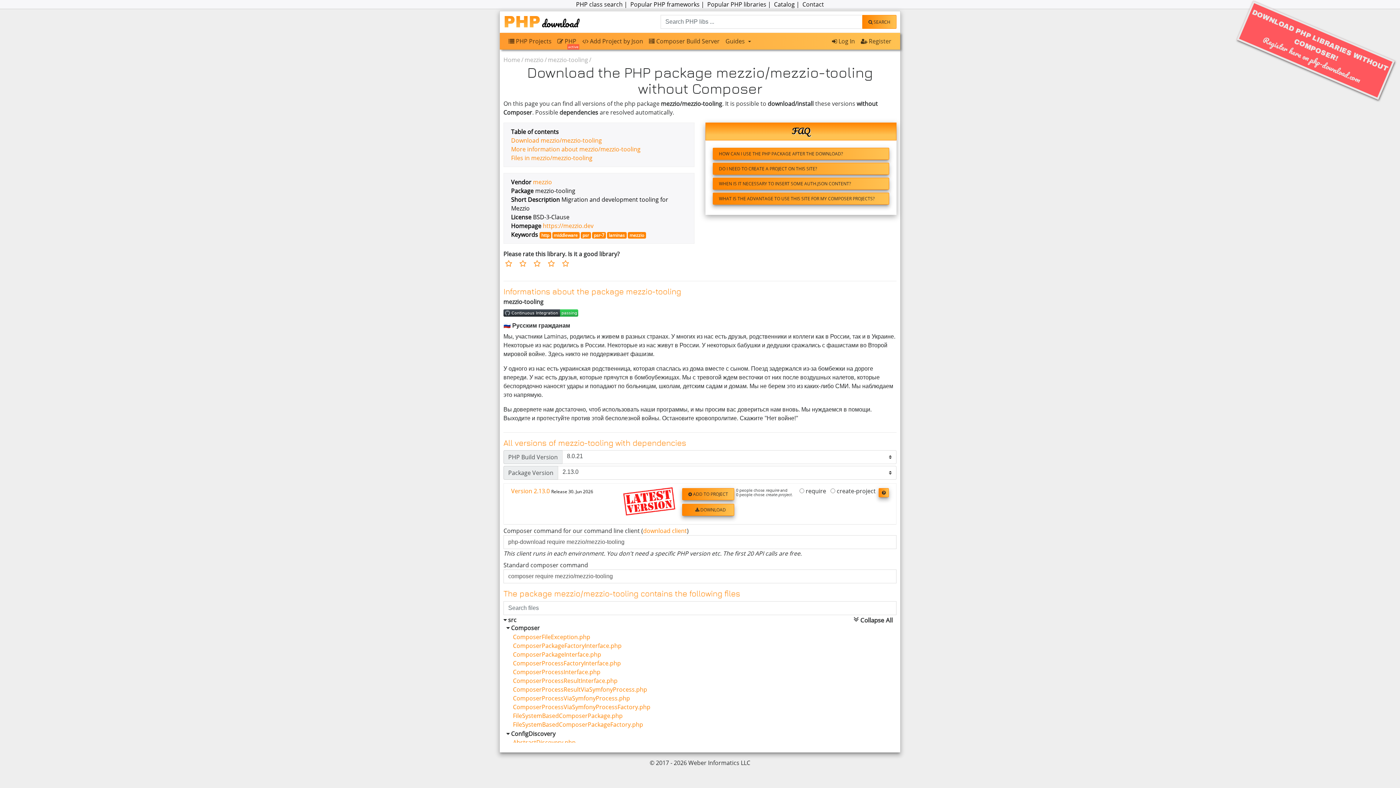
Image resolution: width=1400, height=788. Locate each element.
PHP (571, 43)
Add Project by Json (615, 41)
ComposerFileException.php (548, 637)
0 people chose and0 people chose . (764, 492)
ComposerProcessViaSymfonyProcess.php (568, 698)
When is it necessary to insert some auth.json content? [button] (785, 184)
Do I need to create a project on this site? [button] (768, 169)
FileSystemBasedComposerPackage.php (565, 716)
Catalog (784, 4)
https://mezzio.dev (568, 226)
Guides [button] (736, 41)
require (815, 491)
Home (511, 60)
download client (665, 531)
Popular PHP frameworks (665, 4)
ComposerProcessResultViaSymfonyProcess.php (577, 689)
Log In (846, 41)
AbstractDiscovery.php (541, 742)
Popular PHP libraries (736, 4)
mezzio (534, 60)
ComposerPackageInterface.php (554, 654)
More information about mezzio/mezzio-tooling (576, 149)
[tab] (700, 504)
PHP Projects (533, 41)
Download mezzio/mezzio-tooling (556, 140)
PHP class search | (602, 4)
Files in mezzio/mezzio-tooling (551, 158)
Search (881, 22)
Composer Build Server (687, 41)
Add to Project (710, 494)
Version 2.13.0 (552, 491)
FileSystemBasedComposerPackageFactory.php (575, 725)
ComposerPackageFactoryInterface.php (564, 646)
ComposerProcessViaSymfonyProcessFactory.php (578, 707)
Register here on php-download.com (1320, 47)
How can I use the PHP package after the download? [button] (781, 154)
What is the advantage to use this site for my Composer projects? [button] (797, 199)
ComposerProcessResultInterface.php (562, 681)
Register (879, 41)
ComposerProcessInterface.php (553, 672)
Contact (813, 4)
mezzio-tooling (568, 60)
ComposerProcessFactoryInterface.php (564, 663)
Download (712, 510)
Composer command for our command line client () (596, 531)
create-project (855, 491)
